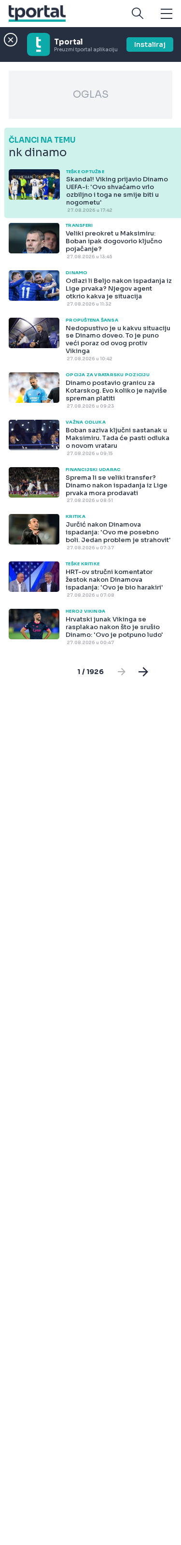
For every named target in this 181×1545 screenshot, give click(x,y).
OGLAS (91, 94)
